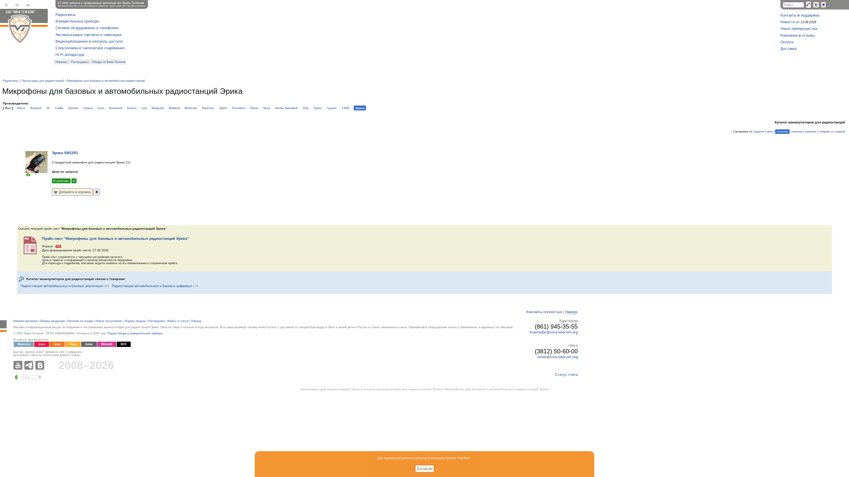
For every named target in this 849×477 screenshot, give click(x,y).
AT (48, 108)
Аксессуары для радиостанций (43, 80)
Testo (57, 344)
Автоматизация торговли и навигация (88, 35)
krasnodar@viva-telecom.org (554, 332)
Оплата (786, 42)
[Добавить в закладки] (97, 192)
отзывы (808, 35)
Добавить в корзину (74, 192)
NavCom (208, 108)
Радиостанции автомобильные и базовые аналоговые (62, 286)
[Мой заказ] (816, 5)
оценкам (810, 131)
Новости (787, 22)
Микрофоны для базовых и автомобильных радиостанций (106, 80)
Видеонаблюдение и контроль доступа (89, 41)
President (238, 108)
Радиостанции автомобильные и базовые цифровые (152, 286)
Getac (89, 344)
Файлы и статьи (177, 321)
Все (8, 108)
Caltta (59, 108)
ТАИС (346, 108)
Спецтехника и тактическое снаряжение (90, 48)
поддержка (810, 15)
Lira (144, 108)
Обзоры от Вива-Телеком (109, 62)
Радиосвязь (65, 15)
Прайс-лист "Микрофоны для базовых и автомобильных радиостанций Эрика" (115, 239)
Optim (223, 108)
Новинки (61, 62)
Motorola (191, 108)
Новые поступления (109, 321)
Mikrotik (106, 344)
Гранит (332, 108)
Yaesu (317, 108)
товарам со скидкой (831, 131)
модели (759, 131)
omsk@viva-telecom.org (557, 357)
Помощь (196, 321)
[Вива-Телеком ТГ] (29, 365)
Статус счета (566, 375)
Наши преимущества (798, 28)
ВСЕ (124, 344)
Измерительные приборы (77, 21)
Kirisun (132, 108)
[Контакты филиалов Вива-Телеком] (808, 4)
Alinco (21, 108)
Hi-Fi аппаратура (69, 55)
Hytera (88, 108)
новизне (797, 131)
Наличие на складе (80, 321)
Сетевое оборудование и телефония (87, 28)
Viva (305, 108)
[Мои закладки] (823, 5)
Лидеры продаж (135, 321)
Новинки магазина (25, 321)
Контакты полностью (544, 312)
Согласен (424, 469)
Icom (101, 108)
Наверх (571, 312)
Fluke (73, 344)
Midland (174, 108)
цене (770, 131)
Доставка (788, 49)
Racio (254, 108)
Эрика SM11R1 (65, 153)
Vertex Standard (286, 108)
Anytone (36, 108)
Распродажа (79, 62)
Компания (788, 35)
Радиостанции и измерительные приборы (135, 333)
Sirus (266, 108)
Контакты (788, 15)
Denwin (73, 108)
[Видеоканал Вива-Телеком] (18, 365)
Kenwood (115, 108)
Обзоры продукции (52, 321)
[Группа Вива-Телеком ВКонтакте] (40, 365)
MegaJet (158, 108)
